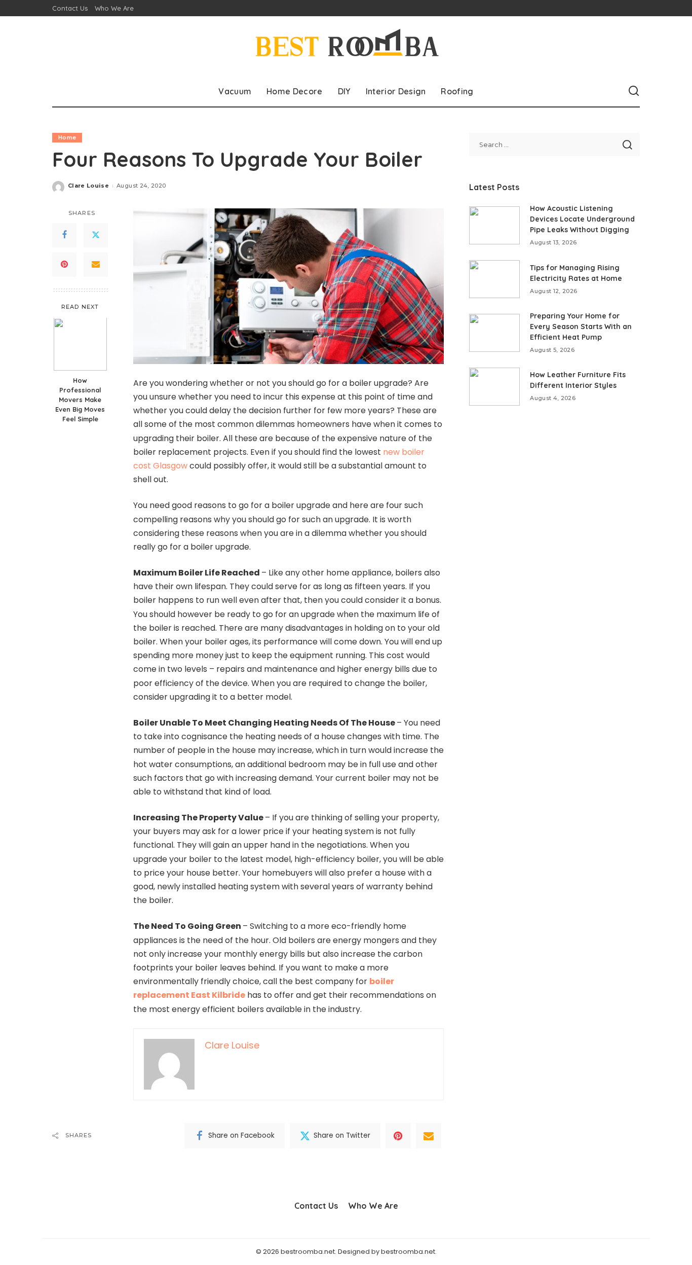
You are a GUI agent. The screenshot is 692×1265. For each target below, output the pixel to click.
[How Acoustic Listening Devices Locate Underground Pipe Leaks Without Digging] (494, 225)
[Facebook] (64, 235)
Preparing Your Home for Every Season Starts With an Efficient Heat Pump (581, 326)
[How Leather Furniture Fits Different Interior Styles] (494, 387)
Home (67, 137)
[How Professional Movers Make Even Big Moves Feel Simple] (80, 344)
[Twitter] (96, 235)
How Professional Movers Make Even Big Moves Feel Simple (80, 400)
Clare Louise (88, 185)
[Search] (634, 91)
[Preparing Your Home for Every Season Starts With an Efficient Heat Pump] (494, 333)
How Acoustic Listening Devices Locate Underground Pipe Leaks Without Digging (582, 219)
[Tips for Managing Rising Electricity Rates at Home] (494, 279)
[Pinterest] (64, 264)
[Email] (96, 264)
